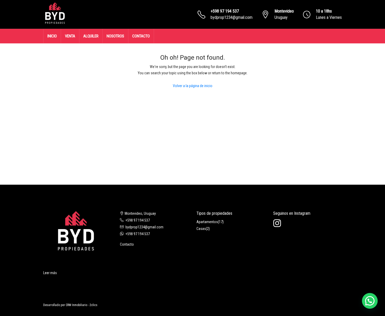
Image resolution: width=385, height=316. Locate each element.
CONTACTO (141, 36)
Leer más (50, 273)
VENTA (70, 36)
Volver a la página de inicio (192, 86)
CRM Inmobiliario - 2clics (81, 305)
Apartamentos (207, 222)
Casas (201, 229)
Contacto (127, 244)
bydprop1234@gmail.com (231, 17)
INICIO (52, 36)
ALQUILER (90, 36)
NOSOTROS (115, 36)
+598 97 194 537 (225, 11)
